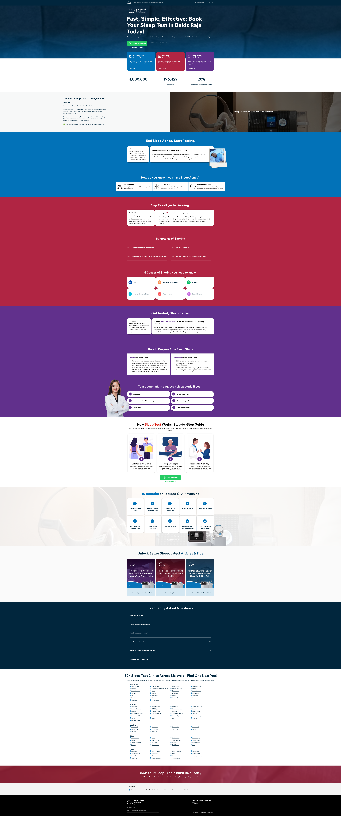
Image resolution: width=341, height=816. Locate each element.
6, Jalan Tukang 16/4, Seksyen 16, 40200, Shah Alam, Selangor (143, 812)
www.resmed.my (159, 2)
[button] (198, 2)
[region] (141, 282)
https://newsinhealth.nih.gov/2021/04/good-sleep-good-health (185, 789)
